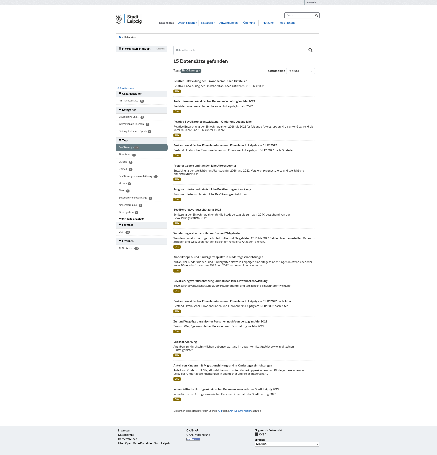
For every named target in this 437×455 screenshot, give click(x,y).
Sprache (259, 440)
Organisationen (187, 23)
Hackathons (287, 23)
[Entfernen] (199, 71)
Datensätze (166, 23)
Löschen (161, 49)
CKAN (260, 434)
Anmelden (311, 3)
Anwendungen (228, 23)
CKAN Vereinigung (198, 435)
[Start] (119, 37)
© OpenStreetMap (125, 88)
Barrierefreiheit (127, 439)
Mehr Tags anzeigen (132, 219)
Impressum (125, 430)
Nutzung (268, 23)
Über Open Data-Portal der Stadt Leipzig (144, 443)
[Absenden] (316, 15)
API (220, 411)
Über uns (249, 23)
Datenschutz (126, 435)
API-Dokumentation (240, 411)
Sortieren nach (276, 71)
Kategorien (208, 23)
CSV (177, 91)
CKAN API (192, 430)
